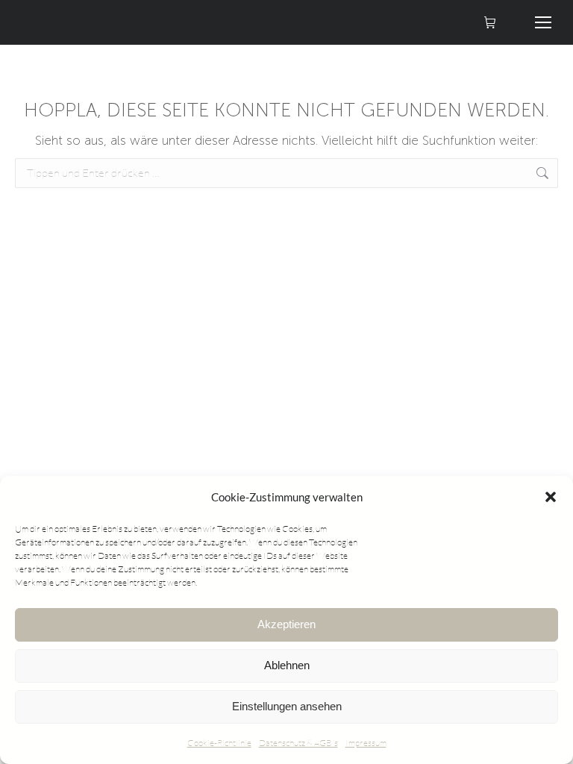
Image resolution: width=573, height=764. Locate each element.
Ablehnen (287, 665)
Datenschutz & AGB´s (298, 742)
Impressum (365, 742)
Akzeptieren (286, 624)
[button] (550, 496)
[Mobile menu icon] (543, 22)
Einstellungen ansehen (287, 706)
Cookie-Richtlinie (219, 742)
